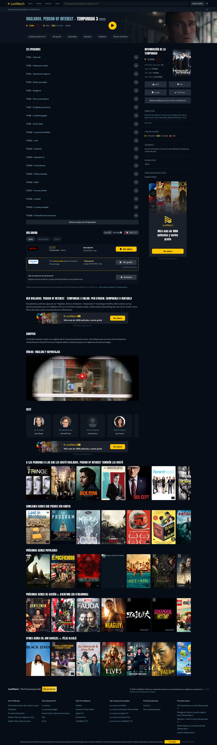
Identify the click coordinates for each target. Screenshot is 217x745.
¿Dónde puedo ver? (37, 36)
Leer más (148, 123)
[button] (113, 571)
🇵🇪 (130, 232)
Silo (43, 717)
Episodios (72, 36)
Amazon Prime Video (85, 709)
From (44, 721)
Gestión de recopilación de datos (142, 692)
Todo (30, 239)
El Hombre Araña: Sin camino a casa (23, 705)
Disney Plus (81, 717)
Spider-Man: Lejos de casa (19, 721)
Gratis (57, 239)
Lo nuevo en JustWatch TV (121, 721)
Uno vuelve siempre (151, 709)
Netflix (79, 705)
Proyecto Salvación (16, 713)
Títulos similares (120, 36)
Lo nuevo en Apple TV (119, 713)
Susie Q (146, 705)
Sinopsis (87, 36)
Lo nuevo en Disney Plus (120, 717)
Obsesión (12, 709)
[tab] (82, 57)
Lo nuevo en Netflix (118, 705)
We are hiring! (49, 689)
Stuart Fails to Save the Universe (56, 713)
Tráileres (102, 36)
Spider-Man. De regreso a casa (21, 717)
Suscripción (43, 239)
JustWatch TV (82, 721)
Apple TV (80, 713)
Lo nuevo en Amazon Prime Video (124, 709)
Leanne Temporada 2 (186, 732)
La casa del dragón (50, 709)
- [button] (33, 57)
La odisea (46, 705)
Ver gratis (57, 36)
